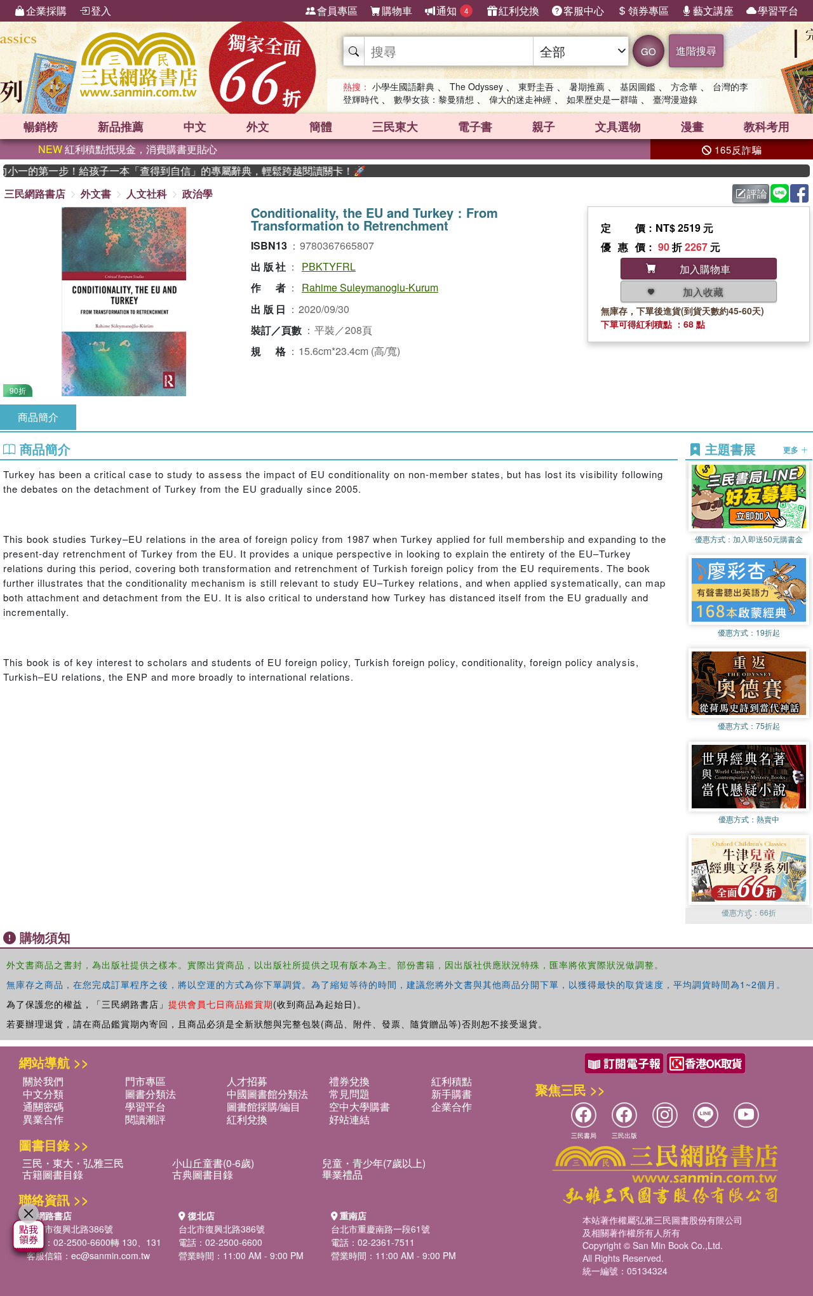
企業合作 (451, 1106)
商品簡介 (38, 417)
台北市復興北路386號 (70, 1228)
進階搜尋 (696, 50)
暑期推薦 (587, 86)
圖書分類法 (150, 1093)
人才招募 (247, 1081)
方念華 (684, 86)
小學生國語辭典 (403, 86)
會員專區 (337, 10)
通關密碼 (43, 1106)
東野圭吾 (536, 86)
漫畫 (692, 126)
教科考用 (766, 126)
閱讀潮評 (145, 1119)
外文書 (96, 193)
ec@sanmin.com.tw (110, 1255)
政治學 (197, 193)
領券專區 (648, 10)
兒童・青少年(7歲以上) (374, 1163)
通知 (452, 10)
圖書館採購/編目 (263, 1106)
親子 (543, 126)
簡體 (320, 126)
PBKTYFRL (329, 266)
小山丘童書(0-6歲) (213, 1163)
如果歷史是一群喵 (602, 99)
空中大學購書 (359, 1106)
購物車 (397, 10)
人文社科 (146, 193)
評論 (757, 193)
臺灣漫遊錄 (675, 99)
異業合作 (43, 1119)
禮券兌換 (349, 1081)
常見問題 (349, 1093)
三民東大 (395, 126)
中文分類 (43, 1093)
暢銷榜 (41, 126)
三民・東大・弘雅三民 (73, 1163)
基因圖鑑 (637, 86)
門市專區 (145, 1081)
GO (648, 51)
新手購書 (451, 1093)
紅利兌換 (519, 10)
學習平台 (778, 10)
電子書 (475, 126)
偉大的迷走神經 (520, 99)
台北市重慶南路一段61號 (380, 1228)
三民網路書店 (34, 193)
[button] (748, 917)
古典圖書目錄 (202, 1174)
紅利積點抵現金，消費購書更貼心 (127, 149)
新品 (121, 126)
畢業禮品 (342, 1174)
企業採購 (46, 10)
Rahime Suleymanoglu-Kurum (370, 287)
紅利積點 (451, 1081)
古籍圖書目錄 (52, 1174)
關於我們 (43, 1081)
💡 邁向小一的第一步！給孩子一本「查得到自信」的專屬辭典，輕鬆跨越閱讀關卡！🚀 (163, 170)
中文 (195, 126)
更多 (791, 449)
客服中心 (583, 10)
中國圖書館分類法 (267, 1093)
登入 (101, 10)
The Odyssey (476, 86)
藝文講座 (713, 10)
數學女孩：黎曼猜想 (434, 99)
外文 (257, 126)
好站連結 (349, 1119)
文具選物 (618, 126)
